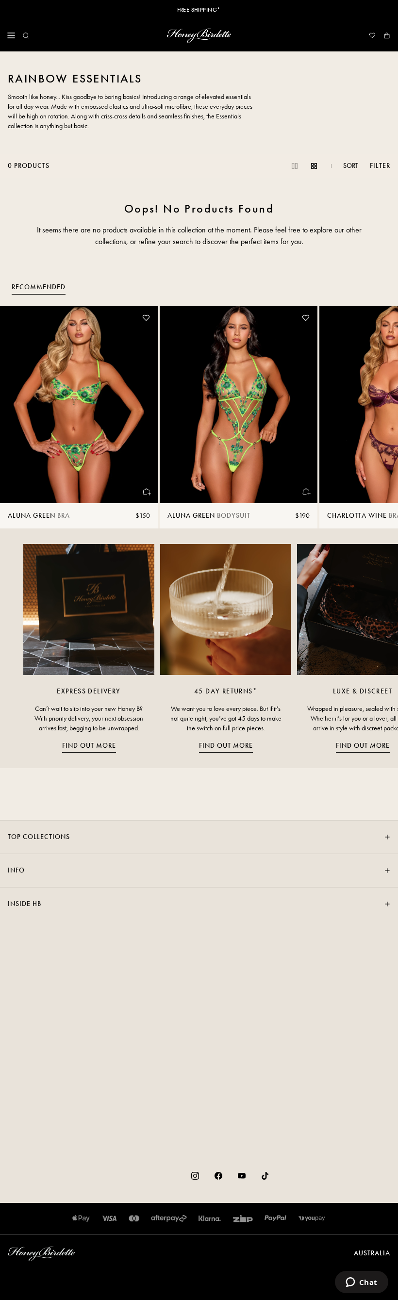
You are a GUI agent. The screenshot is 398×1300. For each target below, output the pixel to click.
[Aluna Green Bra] (79, 404)
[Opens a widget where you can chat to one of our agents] (361, 1283)
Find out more (89, 745)
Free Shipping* (199, 10)
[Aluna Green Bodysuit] (238, 404)
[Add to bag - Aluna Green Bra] (146, 491)
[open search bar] (25, 35)
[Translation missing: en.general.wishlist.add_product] (146, 318)
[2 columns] (294, 166)
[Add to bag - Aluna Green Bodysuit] (306, 491)
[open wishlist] (372, 35)
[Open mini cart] (387, 35)
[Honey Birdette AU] (199, 35)
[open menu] (11, 35)
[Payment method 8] (312, 1218)
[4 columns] (314, 166)
